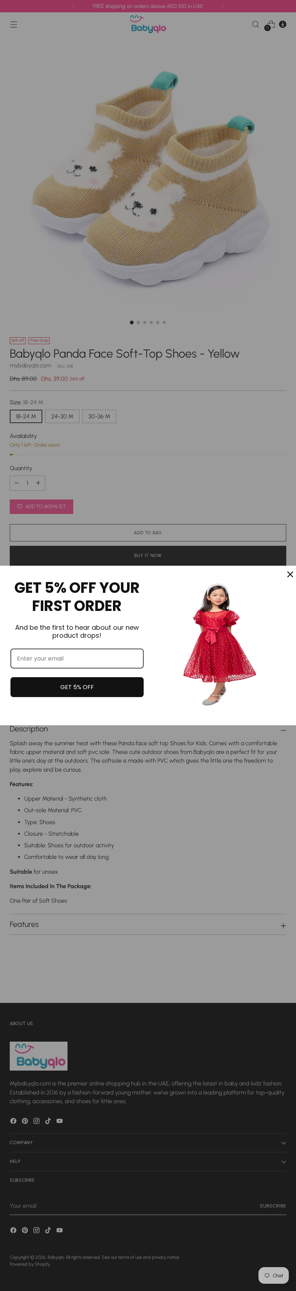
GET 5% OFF (77, 687)
